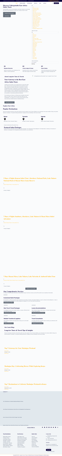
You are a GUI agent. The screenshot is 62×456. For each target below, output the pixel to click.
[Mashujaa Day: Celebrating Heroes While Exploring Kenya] (12, 359)
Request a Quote (35, 441)
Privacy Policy (34, 445)
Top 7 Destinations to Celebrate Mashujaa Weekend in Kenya (25, 384)
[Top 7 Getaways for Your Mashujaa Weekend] (12, 341)
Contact (44, 3)
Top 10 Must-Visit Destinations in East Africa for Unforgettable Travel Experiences (16, 409)
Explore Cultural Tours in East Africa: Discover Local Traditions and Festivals (15, 425)
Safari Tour (17, 184)
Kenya (5, 116)
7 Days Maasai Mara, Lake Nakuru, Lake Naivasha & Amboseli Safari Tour (29, 276)
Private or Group (12, 184)
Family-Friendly (6, 184)
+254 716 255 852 (31, 0)
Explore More (56, 3)
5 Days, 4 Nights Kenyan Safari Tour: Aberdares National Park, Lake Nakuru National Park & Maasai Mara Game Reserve (30, 179)
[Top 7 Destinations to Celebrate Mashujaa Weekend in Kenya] (12, 377)
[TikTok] (57, 427)
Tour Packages (34, 440)
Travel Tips (34, 442)
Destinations (29, 3)
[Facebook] (42, 427)
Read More (6, 353)
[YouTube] (55, 427)
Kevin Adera (6, 350)
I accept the (50, 451)
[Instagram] (44, 427)
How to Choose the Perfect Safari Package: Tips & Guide (12, 417)
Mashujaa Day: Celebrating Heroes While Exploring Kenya (24, 366)
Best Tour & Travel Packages (12, 308)
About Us (35, 3)
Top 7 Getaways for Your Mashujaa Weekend (19, 348)
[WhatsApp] (51, 427)
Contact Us (34, 444)
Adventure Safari (6, 280)
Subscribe (48, 449)
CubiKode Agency (46, 455)
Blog (40, 3)
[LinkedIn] (46, 427)
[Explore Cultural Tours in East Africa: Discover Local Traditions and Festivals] (31, 421)
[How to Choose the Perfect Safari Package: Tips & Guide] (31, 413)
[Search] (52, 3)
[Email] (53, 427)
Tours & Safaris (22, 3)
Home (16, 3)
